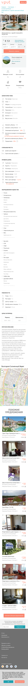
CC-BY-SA (26, 405)
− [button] (2, 373)
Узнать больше (19, 681)
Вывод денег (5, 649)
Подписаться (20, 626)
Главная (3, 7)
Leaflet (4, 405)
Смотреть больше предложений (14, 615)
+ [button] (2, 370)
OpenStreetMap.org (14, 405)
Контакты (4, 657)
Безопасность (5, 637)
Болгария (11, 7)
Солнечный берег (6, 8)
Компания (4, 635)
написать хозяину (14, 51)
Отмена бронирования (7, 647)
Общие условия (5, 645)
